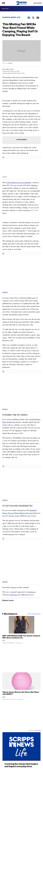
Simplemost (31, 592)
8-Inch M (9, 182)
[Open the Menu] (3, 2)
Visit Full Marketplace (34, 614)
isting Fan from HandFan (22, 182)
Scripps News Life (11, 17)
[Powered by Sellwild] (38, 730)
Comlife (31, 419)
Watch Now (37, 3)
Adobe (10, 63)
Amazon (5, 292)
